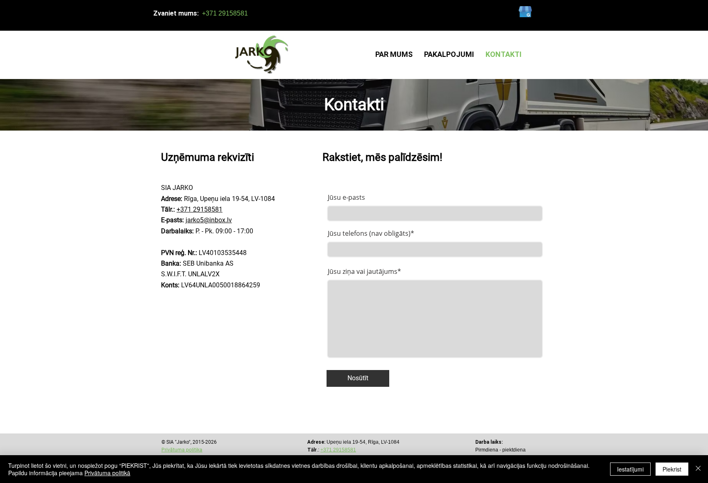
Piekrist (672, 469)
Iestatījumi (630, 469)
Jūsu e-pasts (346, 197)
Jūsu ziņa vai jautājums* (364, 271)
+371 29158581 (199, 209)
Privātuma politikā (107, 473)
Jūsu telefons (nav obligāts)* (371, 233)
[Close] (698, 469)
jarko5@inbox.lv (209, 220)
